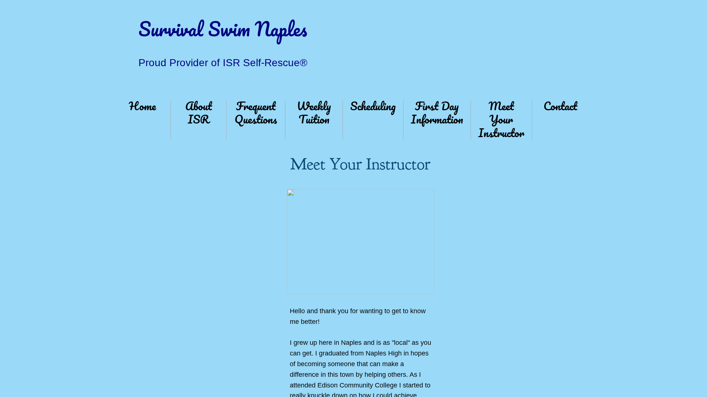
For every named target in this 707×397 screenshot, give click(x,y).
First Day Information (437, 112)
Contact (560, 106)
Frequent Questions (256, 112)
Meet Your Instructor (501, 119)
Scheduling (373, 106)
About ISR (198, 112)
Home (142, 106)
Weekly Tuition (314, 112)
